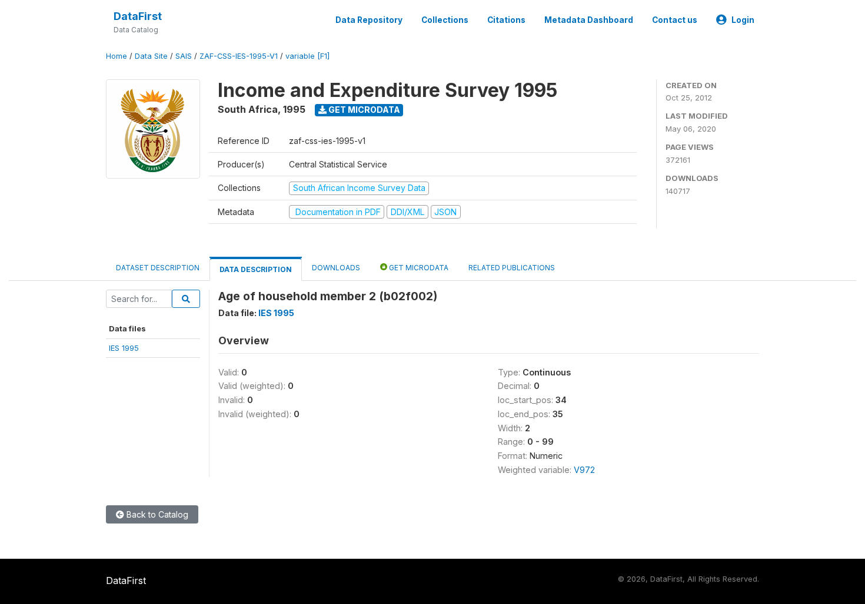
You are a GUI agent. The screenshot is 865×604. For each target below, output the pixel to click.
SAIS (183, 56)
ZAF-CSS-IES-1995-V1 (238, 56)
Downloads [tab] (336, 267)
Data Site (151, 56)
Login (742, 20)
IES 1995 (124, 348)
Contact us (674, 20)
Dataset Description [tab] (157, 267)
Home (116, 56)
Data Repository (368, 20)
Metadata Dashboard (588, 20)
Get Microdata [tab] (417, 267)
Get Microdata (363, 110)
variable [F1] (307, 56)
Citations (506, 20)
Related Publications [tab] (511, 267)
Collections (444, 20)
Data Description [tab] (255, 269)
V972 (584, 470)
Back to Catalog (156, 514)
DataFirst (138, 16)
